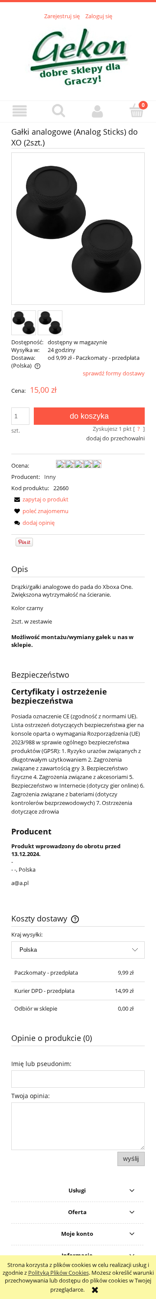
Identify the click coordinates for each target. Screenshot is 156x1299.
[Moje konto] (97, 111)
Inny (50, 477)
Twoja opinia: (30, 1096)
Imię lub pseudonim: (41, 1064)
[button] (19, 111)
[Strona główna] (78, 55)
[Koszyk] (136, 110)
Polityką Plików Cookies (58, 1272)
